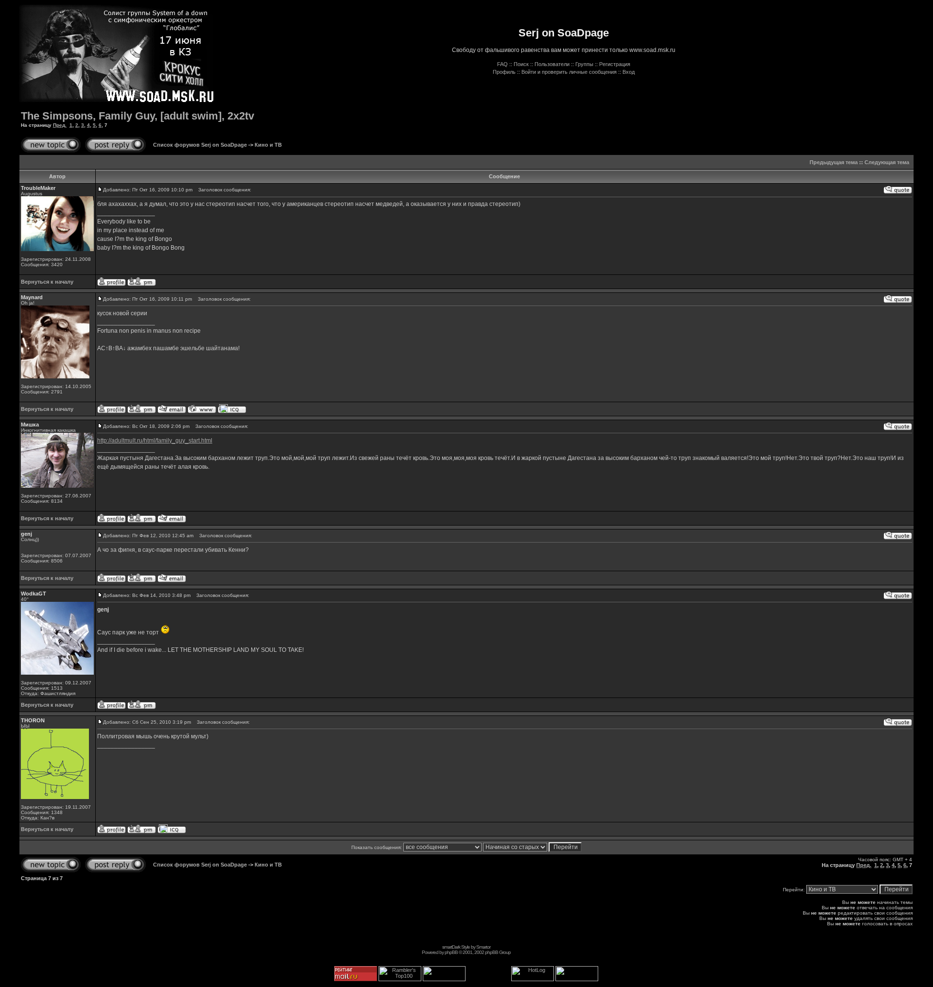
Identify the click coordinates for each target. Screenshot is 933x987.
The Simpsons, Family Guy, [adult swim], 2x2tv (137, 116)
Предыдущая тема (834, 162)
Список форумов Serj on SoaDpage (200, 145)
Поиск (521, 64)
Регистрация (614, 64)
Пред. (60, 125)
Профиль (504, 72)
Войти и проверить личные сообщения (569, 72)
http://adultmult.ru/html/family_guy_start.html (154, 440)
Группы (584, 64)
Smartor (483, 947)
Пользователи (552, 64)
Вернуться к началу (47, 282)
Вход (628, 72)
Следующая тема (886, 162)
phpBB (451, 952)
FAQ (502, 64)
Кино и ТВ (268, 145)
